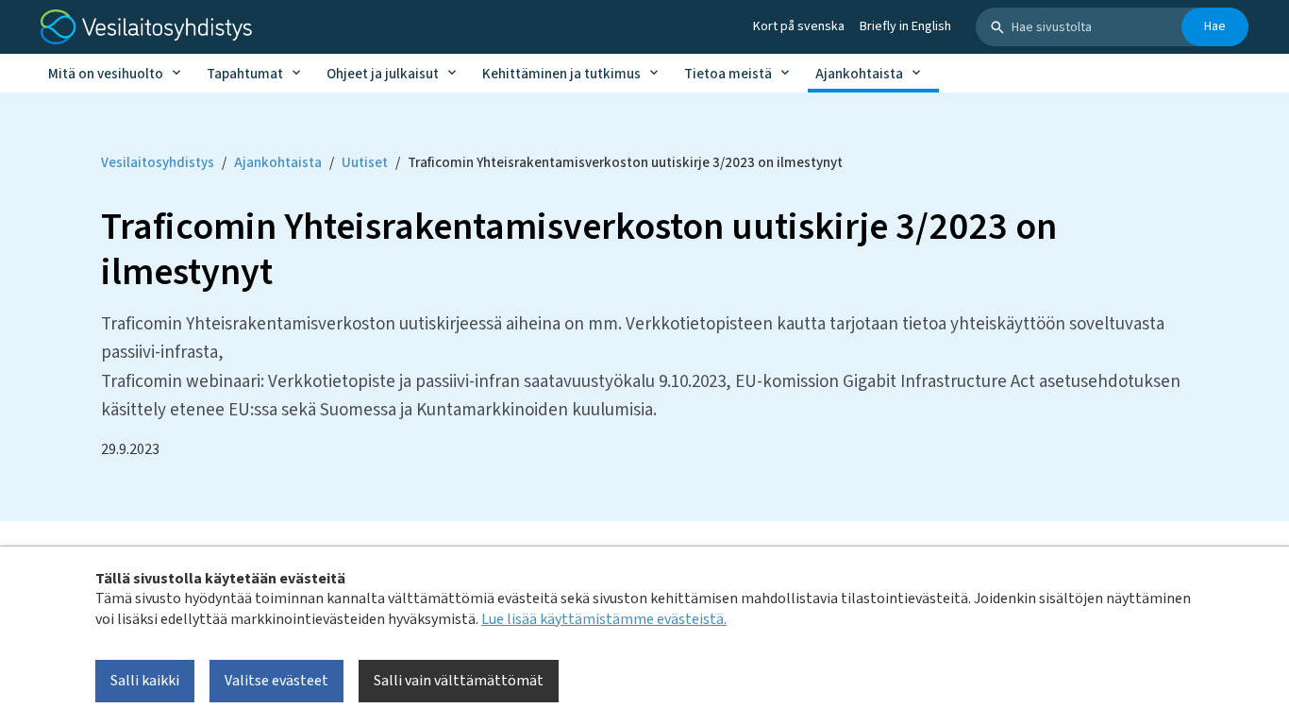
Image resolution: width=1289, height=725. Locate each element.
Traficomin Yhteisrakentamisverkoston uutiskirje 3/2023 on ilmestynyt (625, 163)
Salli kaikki (144, 680)
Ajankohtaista (859, 74)
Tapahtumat (245, 74)
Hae (1215, 26)
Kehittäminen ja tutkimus (561, 74)
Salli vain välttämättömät (459, 680)
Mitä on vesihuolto (105, 74)
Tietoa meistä (728, 74)
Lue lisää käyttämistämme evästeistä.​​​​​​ (604, 618)
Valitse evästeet (276, 680)
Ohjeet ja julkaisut (382, 74)
